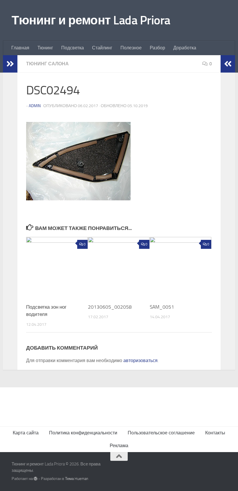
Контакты (215, 433)
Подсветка (72, 48)
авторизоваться (140, 360)
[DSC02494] (78, 198)
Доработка (184, 48)
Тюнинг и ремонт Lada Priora (91, 20)
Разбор (157, 48)
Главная (20, 48)
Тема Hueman (76, 478)
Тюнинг (45, 48)
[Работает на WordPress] (35, 479)
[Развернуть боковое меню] (10, 64)
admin (35, 105)
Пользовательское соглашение (161, 433)
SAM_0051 (162, 307)
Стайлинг (102, 48)
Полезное (131, 48)
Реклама (119, 445)
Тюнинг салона (47, 63)
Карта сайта (26, 433)
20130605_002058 (110, 307)
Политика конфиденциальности (83, 433)
